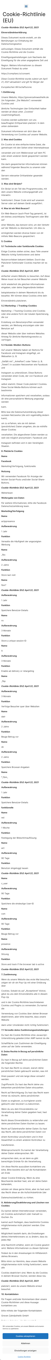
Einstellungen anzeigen (25, 1350)
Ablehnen (25, 1343)
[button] (26, 6)
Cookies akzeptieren (25, 1336)
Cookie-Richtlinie (24, 1357)
